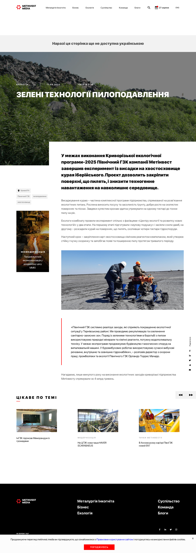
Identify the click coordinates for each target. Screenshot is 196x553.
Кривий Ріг (25, 190)
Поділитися (190, 341)
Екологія (90, 7)
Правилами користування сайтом (114, 539)
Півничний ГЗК (24, 196)
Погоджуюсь (99, 547)
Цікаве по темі (36, 397)
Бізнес (75, 7)
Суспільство (106, 7)
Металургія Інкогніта (56, 7)
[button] (180, 395)
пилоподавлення (39, 196)
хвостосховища (24, 202)
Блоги (137, 7)
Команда (123, 7)
